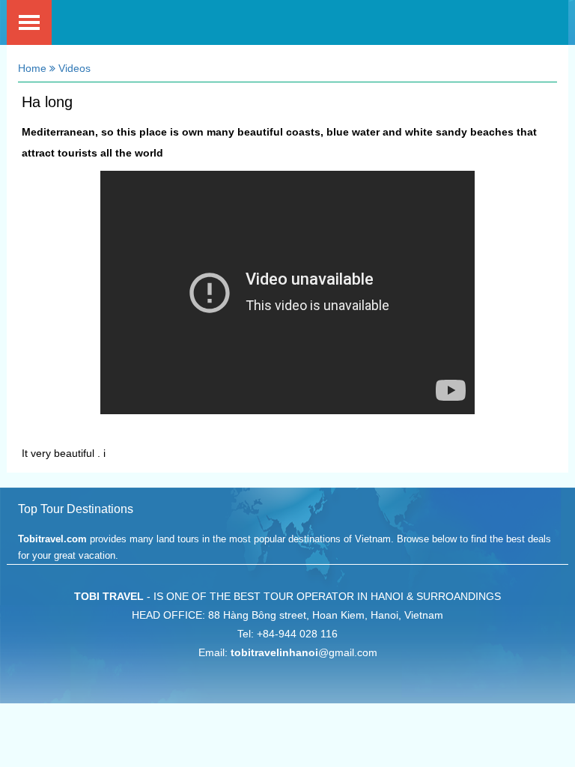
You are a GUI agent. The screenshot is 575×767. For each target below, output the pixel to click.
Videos (73, 68)
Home (32, 68)
